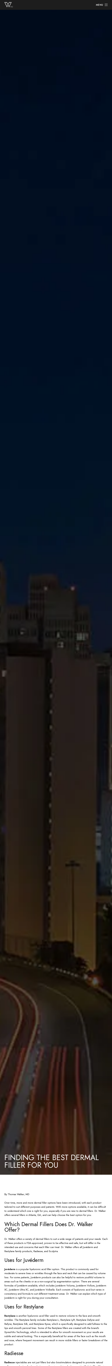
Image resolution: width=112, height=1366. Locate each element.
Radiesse (9, 1362)
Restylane (9, 1316)
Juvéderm (9, 1269)
